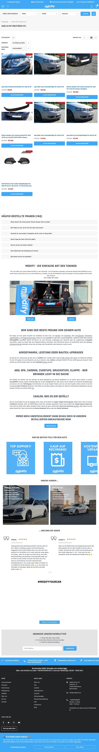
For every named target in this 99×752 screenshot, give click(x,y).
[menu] (2, 6)
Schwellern (67, 336)
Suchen (85, 14)
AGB (35, 702)
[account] (92, 6)
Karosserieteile (6, 682)
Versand (36, 693)
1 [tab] (48, 572)
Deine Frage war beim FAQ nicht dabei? (23, 239)
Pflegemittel (5, 691)
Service (3, 699)
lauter (75, 358)
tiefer (63, 358)
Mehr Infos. (77, 742)
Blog (35, 707)
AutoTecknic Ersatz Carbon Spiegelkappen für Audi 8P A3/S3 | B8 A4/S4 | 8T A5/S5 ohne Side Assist (16, 185)
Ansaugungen (79, 336)
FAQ (35, 685)
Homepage (4, 22)
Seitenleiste (5, 37)
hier (33, 388)
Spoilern (58, 336)
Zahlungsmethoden (16, 344)
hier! (65, 668)
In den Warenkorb (17, 95)
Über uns (4, 696)
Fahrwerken (88, 336)
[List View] (84, 37)
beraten (45, 362)
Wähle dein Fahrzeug (10, 14)
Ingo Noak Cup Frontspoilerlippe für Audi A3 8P (49, 87)
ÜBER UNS (30, 319)
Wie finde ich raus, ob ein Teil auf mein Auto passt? (27, 228)
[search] (8, 6)
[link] (16, 68)
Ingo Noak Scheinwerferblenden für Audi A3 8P (16, 87)
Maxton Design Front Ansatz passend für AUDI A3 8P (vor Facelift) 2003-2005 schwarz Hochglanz (16, 136)
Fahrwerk (4, 685)
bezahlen (33, 402)
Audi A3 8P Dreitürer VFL (18, 22)
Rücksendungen (39, 696)
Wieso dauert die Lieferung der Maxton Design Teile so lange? (30, 222)
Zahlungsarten (38, 691)
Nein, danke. (80, 747)
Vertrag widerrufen (9, 728)
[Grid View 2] (88, 37)
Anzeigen (4, 43)
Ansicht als (77, 37)
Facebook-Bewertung (65, 542)
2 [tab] (50, 572)
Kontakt (71, 319)
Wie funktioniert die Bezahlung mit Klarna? (24, 251)
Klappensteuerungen (29, 338)
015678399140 (90, 2)
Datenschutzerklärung (41, 699)
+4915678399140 (74, 700)
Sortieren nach (4, 48)
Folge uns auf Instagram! (49, 622)
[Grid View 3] (91, 37)
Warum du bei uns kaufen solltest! (22, 245)
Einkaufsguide (51, 426)
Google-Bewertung (17, 542)
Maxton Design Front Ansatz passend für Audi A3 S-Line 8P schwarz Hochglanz (81, 88)
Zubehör (4, 693)
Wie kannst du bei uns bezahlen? (21, 257)
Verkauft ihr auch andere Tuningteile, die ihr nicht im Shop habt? (31, 234)
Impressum (37, 705)
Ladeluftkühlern (15, 338)
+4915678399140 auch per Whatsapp (53, 670)
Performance (5, 688)
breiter (68, 358)
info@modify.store (75, 693)
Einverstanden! (49, 747)
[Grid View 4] (95, 37)
